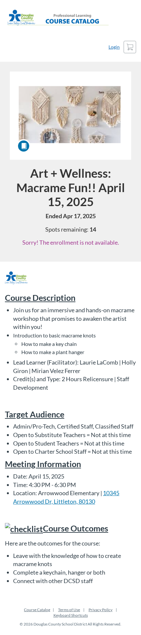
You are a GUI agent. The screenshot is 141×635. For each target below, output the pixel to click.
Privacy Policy (100, 609)
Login (114, 47)
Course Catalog (37, 609)
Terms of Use (69, 609)
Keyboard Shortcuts (70, 615)
